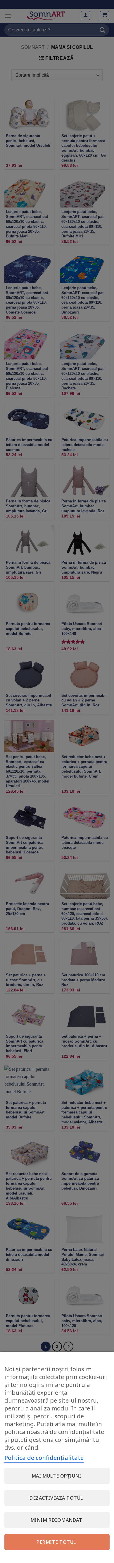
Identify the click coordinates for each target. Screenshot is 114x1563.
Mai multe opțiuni (56, 1476)
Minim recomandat (56, 1520)
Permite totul (56, 1542)
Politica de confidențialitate (44, 1458)
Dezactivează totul (56, 1498)
